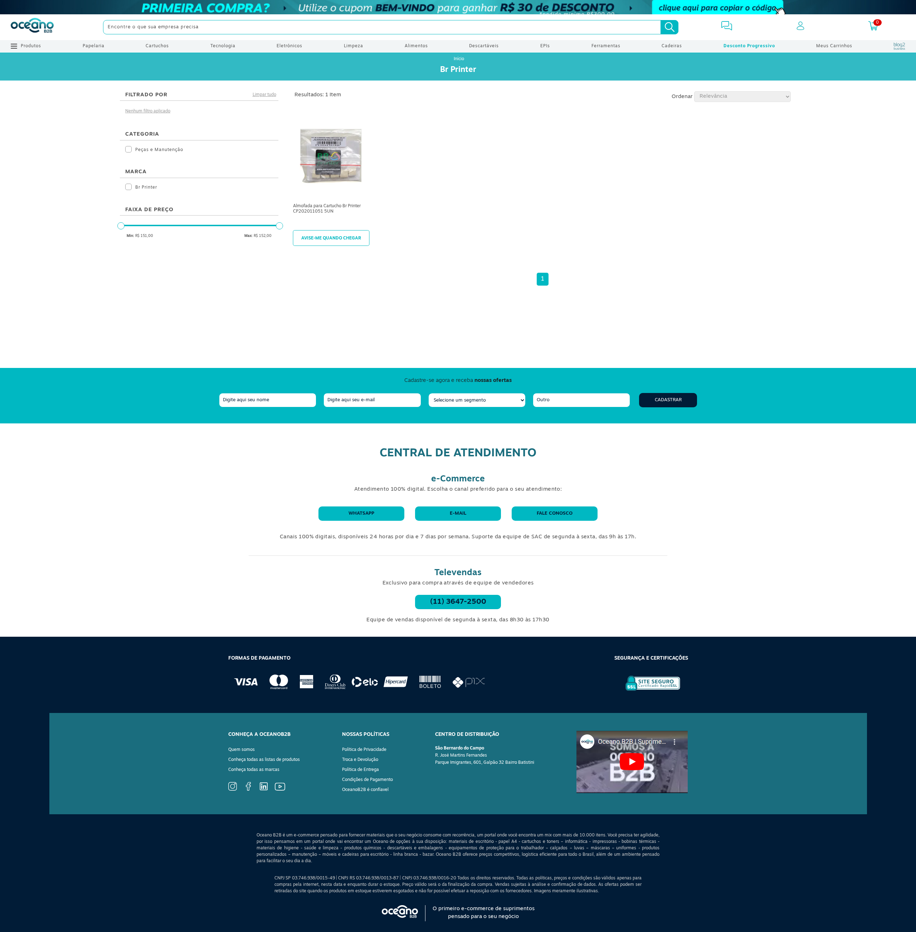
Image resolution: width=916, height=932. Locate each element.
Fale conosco (554, 513)
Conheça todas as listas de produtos (264, 760)
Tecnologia (222, 46)
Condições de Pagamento (367, 780)
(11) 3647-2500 (458, 602)
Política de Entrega (360, 770)
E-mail (458, 513)
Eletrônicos (289, 46)
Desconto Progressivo (749, 46)
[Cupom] (458, 7)
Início (459, 59)
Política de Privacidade (364, 750)
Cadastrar (668, 400)
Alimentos (416, 46)
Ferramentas (605, 46)
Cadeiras (672, 46)
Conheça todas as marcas (253, 770)
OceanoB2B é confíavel (365, 790)
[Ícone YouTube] (280, 789)
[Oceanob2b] (32, 27)
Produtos (31, 46)
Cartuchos (157, 46)
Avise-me (331, 238)
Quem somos (241, 750)
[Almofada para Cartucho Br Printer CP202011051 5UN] (331, 156)
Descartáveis (484, 46)
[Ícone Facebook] (248, 789)
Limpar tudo (264, 95)
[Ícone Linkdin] (264, 789)
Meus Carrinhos (834, 46)
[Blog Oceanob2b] (899, 46)
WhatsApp (361, 513)
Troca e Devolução (360, 760)
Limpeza (353, 46)
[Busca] (669, 27)
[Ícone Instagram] (232, 789)
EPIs (545, 46)
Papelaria (93, 46)
